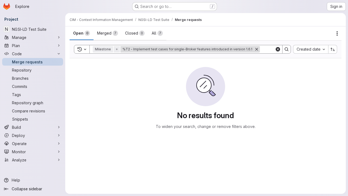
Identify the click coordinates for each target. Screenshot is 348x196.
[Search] (286, 49)
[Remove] (256, 49)
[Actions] (337, 33)
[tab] (82, 33)
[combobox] (310, 49)
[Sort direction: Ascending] (332, 49)
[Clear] (278, 49)
